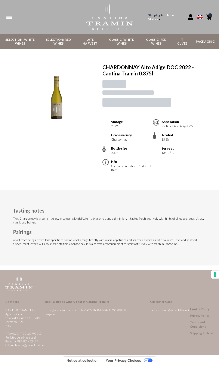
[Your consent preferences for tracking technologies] (215, 274)
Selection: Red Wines (58, 41)
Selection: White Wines (20, 41)
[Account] (191, 17)
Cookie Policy (199, 309)
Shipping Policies (202, 333)
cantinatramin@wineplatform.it (170, 310)
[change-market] (165, 17)
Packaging (205, 41)
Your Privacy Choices (123, 360)
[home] (109, 17)
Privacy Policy (199, 315)
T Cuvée (182, 41)
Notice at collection (83, 360)
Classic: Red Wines (156, 41)
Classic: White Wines (121, 41)
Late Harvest (90, 41)
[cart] (209, 17)
